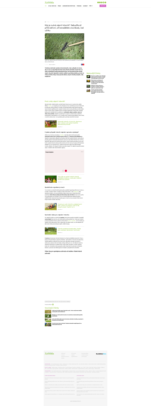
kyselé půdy (58, 301)
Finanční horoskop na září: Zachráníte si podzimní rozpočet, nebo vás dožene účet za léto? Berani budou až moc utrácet (90, 391)
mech (54, 301)
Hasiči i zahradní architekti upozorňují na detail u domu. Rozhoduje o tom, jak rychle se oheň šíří (97, 91)
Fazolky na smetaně (68, 368)
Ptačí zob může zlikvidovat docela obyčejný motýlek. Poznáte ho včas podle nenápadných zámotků (59, 378)
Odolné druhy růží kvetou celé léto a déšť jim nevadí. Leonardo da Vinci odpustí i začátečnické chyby (60, 391)
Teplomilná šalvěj (76, 372)
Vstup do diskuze (48, 304)
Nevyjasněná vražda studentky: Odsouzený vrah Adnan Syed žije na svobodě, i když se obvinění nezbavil (90, 388)
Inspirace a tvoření (72, 370)
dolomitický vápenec (66, 301)
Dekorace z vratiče (92, 370)
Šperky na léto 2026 (63, 365)
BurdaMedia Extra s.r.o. (77, 401)
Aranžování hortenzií (53, 372)
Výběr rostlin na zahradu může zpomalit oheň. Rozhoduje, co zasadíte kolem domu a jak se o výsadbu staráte (60, 388)
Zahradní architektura (69, 6)
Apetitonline (73, 353)
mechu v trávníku (71, 220)
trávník (46, 301)
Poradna (79, 6)
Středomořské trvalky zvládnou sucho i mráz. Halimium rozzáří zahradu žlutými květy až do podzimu (59, 382)
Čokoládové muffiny (61, 367)
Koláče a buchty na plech (92, 364)
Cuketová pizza (65, 364)
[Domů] (49, 353)
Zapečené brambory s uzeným (83, 368)
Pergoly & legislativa (65, 370)
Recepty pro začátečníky (76, 367)
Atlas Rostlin (52, 6)
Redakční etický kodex (65, 356)
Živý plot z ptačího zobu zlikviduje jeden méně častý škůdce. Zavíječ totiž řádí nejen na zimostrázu (98, 77)
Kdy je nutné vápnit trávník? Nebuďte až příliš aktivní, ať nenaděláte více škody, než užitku (67, 21)
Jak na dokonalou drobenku (83, 364)
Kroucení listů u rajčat (83, 372)
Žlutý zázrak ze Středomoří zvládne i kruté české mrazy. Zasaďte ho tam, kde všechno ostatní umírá (97, 82)
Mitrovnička (89, 372)
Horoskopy (58, 365)
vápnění (50, 301)
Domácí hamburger (68, 367)
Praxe (59, 6)
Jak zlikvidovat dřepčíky (95, 372)
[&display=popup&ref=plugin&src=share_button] (82, 64)
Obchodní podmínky (84, 353)
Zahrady (85, 6)
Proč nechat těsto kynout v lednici (56, 364)
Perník (84, 367)
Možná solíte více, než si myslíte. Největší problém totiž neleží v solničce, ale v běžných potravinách (90, 395)
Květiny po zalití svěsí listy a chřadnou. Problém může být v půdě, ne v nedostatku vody (97, 87)
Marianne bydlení (74, 356)
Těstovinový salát (74, 368)
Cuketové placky (97, 368)
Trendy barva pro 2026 (60, 372)
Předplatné (63, 353)
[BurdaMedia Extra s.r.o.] (99, 354)
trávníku (49, 105)
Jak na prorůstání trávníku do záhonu (82, 370)
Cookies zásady (84, 356)
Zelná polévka (49, 368)
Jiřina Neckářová (52, 64)
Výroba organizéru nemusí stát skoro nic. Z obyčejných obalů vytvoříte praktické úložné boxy (60, 394)
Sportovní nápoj (91, 368)
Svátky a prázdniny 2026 (68, 372)
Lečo (82, 367)
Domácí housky (61, 368)
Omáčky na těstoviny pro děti (73, 364)
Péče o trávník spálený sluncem (56, 370)
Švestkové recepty (54, 367)
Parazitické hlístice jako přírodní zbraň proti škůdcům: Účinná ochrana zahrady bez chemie (90, 382)
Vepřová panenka (55, 368)
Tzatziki (87, 367)
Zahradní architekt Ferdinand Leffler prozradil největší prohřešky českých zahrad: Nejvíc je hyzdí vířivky (91, 378)
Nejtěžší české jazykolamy (101, 364)
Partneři (62, 358)
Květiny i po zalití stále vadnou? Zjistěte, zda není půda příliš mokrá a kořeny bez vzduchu (59, 384)
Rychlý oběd (91, 367)
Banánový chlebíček (97, 367)
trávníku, (62, 135)
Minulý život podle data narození (50, 365)
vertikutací (75, 191)
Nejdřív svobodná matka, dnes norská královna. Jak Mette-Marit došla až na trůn (89, 384)
